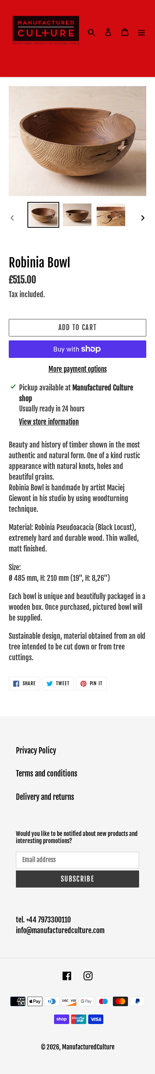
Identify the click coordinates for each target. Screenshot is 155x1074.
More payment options (77, 369)
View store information (49, 422)
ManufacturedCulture (88, 1047)
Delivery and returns (45, 797)
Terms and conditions (47, 773)
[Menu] (141, 32)
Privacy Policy (36, 750)
